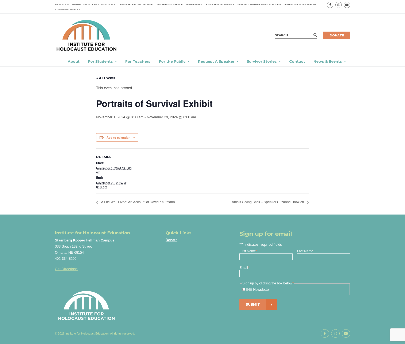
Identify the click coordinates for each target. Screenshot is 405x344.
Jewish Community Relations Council (94, 4)
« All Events (105, 77)
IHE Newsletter (258, 290)
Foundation (62, 4)
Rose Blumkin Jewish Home (300, 4)
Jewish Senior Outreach (219, 4)
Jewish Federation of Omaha (136, 4)
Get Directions (66, 269)
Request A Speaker (216, 61)
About (74, 61)
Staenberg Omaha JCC (68, 9)
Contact (297, 61)
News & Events (327, 61)
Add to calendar (118, 137)
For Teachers (137, 61)
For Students (100, 61)
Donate (337, 35)
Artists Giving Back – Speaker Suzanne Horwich (268, 201)
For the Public (172, 61)
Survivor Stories (262, 61)
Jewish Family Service (170, 4)
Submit (253, 305)
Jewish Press (194, 4)
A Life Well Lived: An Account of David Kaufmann (137, 201)
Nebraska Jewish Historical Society (259, 4)
